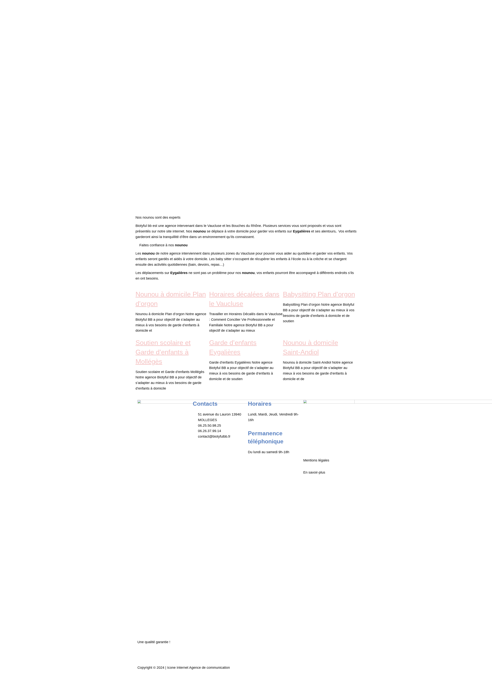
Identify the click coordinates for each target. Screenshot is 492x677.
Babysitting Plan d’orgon (319, 294)
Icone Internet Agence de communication (198, 668)
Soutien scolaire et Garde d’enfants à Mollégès (163, 352)
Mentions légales (316, 460)
